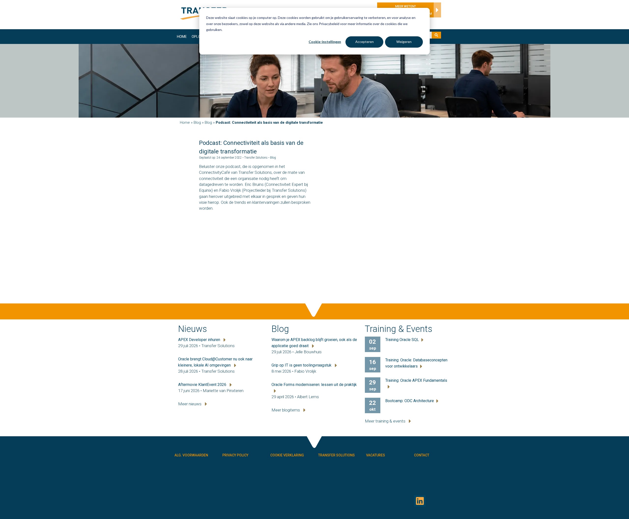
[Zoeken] (436, 35)
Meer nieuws (190, 403)
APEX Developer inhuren (199, 339)
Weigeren (404, 42)
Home (182, 36)
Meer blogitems (286, 410)
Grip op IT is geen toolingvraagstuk (302, 365)
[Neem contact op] (436, 11)
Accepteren (364, 42)
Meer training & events (385, 421)
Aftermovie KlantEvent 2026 (202, 384)
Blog (197, 122)
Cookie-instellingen (325, 42)
